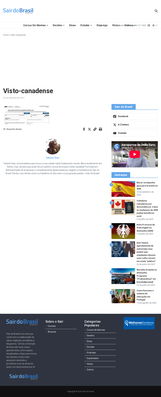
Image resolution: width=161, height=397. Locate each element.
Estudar (85, 25)
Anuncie (52, 331)
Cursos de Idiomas (34, 25)
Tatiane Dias (52, 157)
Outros (129, 25)
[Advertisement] (80, 62)
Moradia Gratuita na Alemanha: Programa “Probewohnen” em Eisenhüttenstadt (147, 276)
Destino (57, 25)
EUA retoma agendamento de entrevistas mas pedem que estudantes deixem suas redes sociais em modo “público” (146, 252)
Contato (52, 326)
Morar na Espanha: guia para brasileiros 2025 (147, 185)
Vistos (116, 25)
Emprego (102, 25)
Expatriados (93, 358)
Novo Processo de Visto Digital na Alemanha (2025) (146, 227)
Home (6, 35)
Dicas (72, 25)
